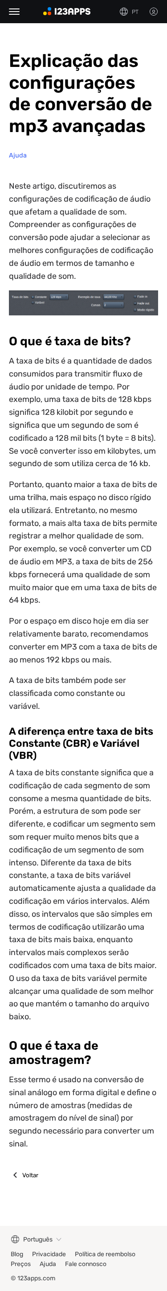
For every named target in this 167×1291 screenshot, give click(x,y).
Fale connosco (85, 1264)
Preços (21, 1264)
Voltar (30, 1175)
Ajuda (18, 155)
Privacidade (49, 1254)
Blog (17, 1254)
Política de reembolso (105, 1254)
